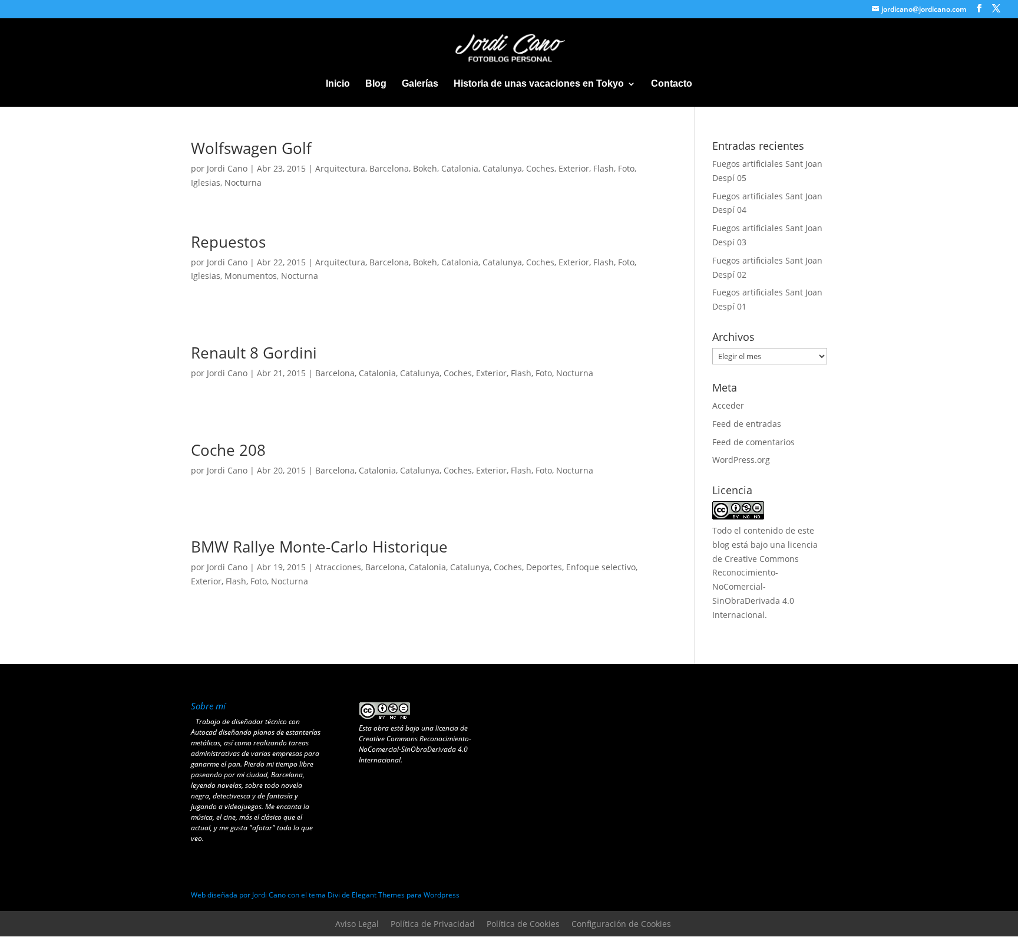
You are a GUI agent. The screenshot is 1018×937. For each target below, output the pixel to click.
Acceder (728, 405)
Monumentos (250, 275)
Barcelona (389, 168)
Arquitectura (340, 168)
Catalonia (459, 168)
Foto (626, 168)
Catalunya (502, 168)
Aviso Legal (357, 923)
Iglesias (205, 182)
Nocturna (243, 182)
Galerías (420, 84)
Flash (603, 168)
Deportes (544, 567)
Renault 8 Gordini (254, 352)
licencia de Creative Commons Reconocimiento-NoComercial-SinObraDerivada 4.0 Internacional (415, 744)
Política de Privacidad (433, 923)
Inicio (338, 84)
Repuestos (228, 241)
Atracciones (338, 567)
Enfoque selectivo (601, 567)
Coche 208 (228, 450)
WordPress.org (741, 459)
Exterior (573, 168)
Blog (375, 84)
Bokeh (425, 168)
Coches (540, 168)
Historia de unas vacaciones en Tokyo (539, 84)
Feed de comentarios (753, 442)
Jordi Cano (227, 168)
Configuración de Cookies (621, 923)
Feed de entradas (746, 423)
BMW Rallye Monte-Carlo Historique (319, 546)
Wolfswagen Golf (251, 148)
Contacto (671, 84)
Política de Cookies (523, 923)
